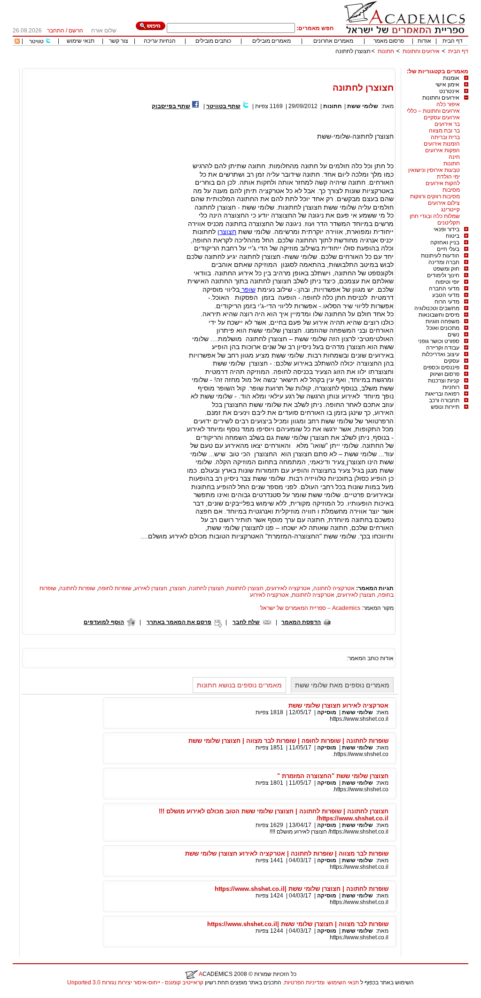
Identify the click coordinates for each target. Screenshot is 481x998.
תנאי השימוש (343, 982)
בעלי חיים (448, 249)
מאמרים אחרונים (333, 41)
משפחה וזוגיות (442, 321)
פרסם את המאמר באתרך (179, 622)
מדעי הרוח (446, 301)
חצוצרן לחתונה (206, 588)
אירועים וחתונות (421, 51)
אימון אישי (447, 84)
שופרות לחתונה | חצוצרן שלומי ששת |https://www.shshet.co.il (301, 888)
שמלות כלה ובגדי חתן (435, 216)
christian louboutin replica (37, 994)
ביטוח (452, 236)
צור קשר (118, 41)
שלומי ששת (362, 106)
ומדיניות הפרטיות (304, 982)
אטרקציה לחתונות (313, 595)
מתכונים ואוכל (443, 328)
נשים (453, 334)
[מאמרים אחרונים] (17, 42)
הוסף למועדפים (104, 622)
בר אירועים (447, 124)
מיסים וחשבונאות (439, 315)
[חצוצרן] (346, 462)
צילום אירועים (444, 203)
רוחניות (450, 387)
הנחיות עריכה (160, 41)
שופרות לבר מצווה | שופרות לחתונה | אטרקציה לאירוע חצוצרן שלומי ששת (286, 853)
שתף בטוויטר (223, 106)
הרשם (76, 30)
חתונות (386, 51)
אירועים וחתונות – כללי (433, 111)
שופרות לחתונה (77, 588)
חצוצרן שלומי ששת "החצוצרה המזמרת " (332, 776)
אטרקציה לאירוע (269, 595)
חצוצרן (226, 231)
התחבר (55, 30)
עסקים (451, 361)
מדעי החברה (444, 288)
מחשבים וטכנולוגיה (436, 308)
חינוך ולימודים (443, 275)
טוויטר (36, 41)
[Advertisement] (297, 64)
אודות (424, 41)
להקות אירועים (443, 183)
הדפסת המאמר (301, 622)
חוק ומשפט (446, 268)
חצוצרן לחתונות (245, 588)
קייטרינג (450, 209)
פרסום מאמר (388, 41)
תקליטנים (448, 222)
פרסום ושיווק (444, 374)
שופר (248, 289)
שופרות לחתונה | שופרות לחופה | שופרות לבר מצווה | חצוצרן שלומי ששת (288, 740)
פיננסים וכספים (441, 367)
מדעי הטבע (445, 295)
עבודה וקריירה (442, 347)
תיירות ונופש (445, 407)
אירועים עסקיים (442, 117)
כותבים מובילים (213, 41)
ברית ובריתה (445, 137)
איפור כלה (448, 104)
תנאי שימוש (80, 41)
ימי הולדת (448, 176)
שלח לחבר (246, 622)
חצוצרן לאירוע (150, 588)
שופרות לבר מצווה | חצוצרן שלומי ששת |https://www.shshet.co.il (297, 924)
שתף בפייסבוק (171, 106)
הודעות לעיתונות (440, 255)
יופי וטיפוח (447, 282)
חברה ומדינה (443, 262)
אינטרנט (449, 91)
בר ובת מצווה (444, 130)
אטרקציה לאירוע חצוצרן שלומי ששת (338, 705)
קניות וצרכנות (443, 380)
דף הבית (452, 41)
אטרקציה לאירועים (288, 588)
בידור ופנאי (446, 229)
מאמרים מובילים (271, 41)
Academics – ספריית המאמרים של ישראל (310, 608)
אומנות (451, 78)
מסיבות (451, 190)
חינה (454, 157)
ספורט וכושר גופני (438, 341)
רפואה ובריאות (442, 393)
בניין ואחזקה (444, 242)
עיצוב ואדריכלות (440, 354)
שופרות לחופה (115, 588)
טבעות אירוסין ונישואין (434, 170)
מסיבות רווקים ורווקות (435, 196)
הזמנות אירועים (442, 143)
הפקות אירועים (442, 150)
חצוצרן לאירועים (356, 595)
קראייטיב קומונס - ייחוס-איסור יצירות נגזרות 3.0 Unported (135, 982)
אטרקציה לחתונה (334, 588)
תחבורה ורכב (444, 400)
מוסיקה (326, 712)
